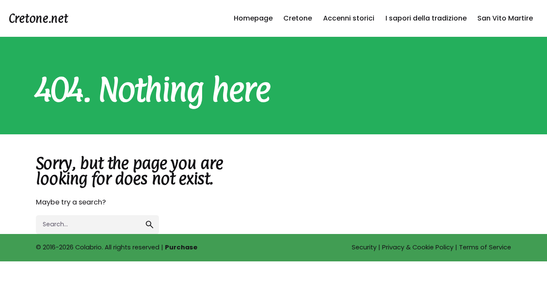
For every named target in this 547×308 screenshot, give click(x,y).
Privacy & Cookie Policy (417, 247)
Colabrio (88, 247)
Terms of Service (485, 247)
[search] (149, 224)
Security (364, 247)
